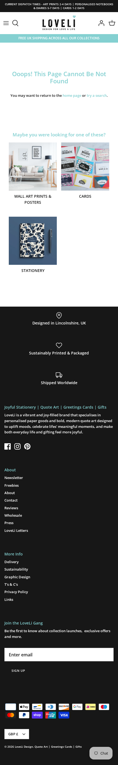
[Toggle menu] (6, 23)
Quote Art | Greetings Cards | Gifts (58, 747)
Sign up (18, 670)
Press (8, 522)
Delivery (11, 561)
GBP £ (13, 733)
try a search (97, 95)
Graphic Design (17, 576)
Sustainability (16, 569)
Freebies (11, 485)
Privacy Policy (16, 591)
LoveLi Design (24, 747)
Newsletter (13, 477)
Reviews (11, 507)
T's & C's (11, 584)
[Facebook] (7, 446)
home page (72, 95)
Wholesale (13, 515)
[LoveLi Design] (59, 23)
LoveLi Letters (16, 530)
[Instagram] (17, 446)
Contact (11, 500)
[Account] (100, 23)
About (9, 492)
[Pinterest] (27, 446)
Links (8, 599)
